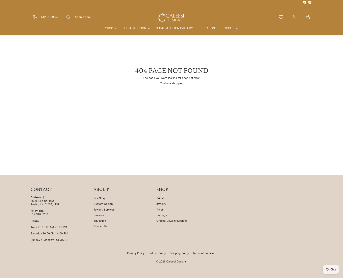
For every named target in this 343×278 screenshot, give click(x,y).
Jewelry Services (104, 209)
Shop (109, 28)
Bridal (160, 198)
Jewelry (161, 203)
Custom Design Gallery (174, 28)
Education (207, 28)
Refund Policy (157, 253)
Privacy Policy (136, 253)
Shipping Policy (179, 253)
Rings (160, 209)
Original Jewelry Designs (171, 220)
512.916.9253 (39, 214)
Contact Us (100, 226)
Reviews (98, 215)
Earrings (161, 215)
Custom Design (135, 28)
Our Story (99, 198)
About (229, 28)
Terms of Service (203, 253)
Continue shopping (171, 83)
